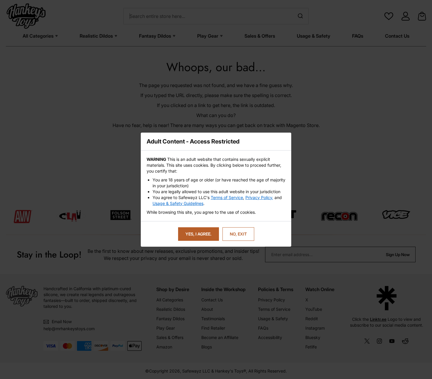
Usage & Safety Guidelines (178, 203)
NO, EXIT (238, 233)
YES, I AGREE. (198, 233)
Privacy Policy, (259, 197)
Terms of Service (227, 197)
